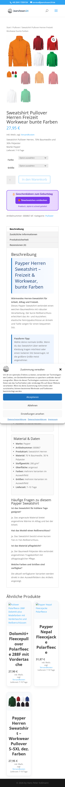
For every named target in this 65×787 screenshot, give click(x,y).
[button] (60, 369)
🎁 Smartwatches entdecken (32, 200)
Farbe (11, 159)
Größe (11, 167)
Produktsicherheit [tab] (19, 239)
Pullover (16, 27)
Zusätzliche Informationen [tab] (23, 234)
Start (8, 27)
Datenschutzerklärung (17, 419)
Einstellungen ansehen (32, 413)
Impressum (53, 419)
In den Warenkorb (34, 179)
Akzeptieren (32, 397)
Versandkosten (27, 134)
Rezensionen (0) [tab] (18, 245)
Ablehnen (32, 405)
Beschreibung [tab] (17, 229)
